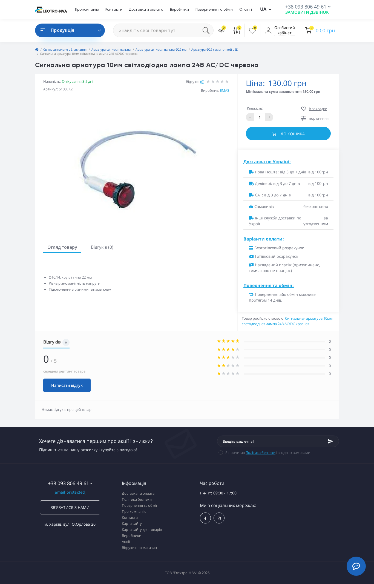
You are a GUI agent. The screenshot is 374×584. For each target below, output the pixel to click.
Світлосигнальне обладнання (65, 49)
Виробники (179, 9)
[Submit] (331, 441)
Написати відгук (67, 385)
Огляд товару (62, 247)
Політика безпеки (260, 452)
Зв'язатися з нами (70, 507)
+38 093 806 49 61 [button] (68, 483)
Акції (126, 541)
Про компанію (87, 9)
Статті (245, 9)
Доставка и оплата (146, 9)
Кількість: (255, 108)
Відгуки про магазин (139, 547)
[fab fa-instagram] (219, 518)
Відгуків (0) (102, 247)
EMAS (224, 90)
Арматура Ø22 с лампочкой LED (214, 49)
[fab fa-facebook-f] (205, 518)
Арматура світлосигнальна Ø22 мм (161, 49)
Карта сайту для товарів (142, 529)
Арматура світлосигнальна (111, 49)
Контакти (113, 9)
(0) (202, 81)
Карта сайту (132, 523)
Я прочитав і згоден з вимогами (267, 452)
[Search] (208, 30)
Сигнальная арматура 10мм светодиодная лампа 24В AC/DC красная (287, 321)
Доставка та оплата (138, 493)
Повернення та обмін (214, 9)
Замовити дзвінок (307, 12)
